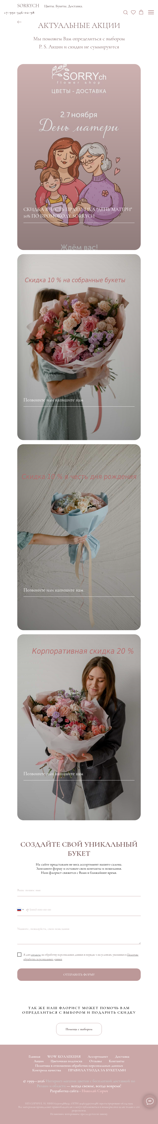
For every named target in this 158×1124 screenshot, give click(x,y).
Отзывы (95, 1061)
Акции (39, 1061)
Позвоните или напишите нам (53, 400)
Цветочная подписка (66, 1061)
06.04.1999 (127, 1103)
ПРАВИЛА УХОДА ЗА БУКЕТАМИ (97, 1070)
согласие (36, 954)
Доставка (122, 1056)
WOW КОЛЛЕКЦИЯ (64, 1056)
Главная (34, 1056)
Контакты (116, 1061)
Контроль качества (46, 1070)
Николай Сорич (95, 1090)
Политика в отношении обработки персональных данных (79, 1065)
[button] (125, 12)
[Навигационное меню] (151, 12)
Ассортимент (98, 1056)
